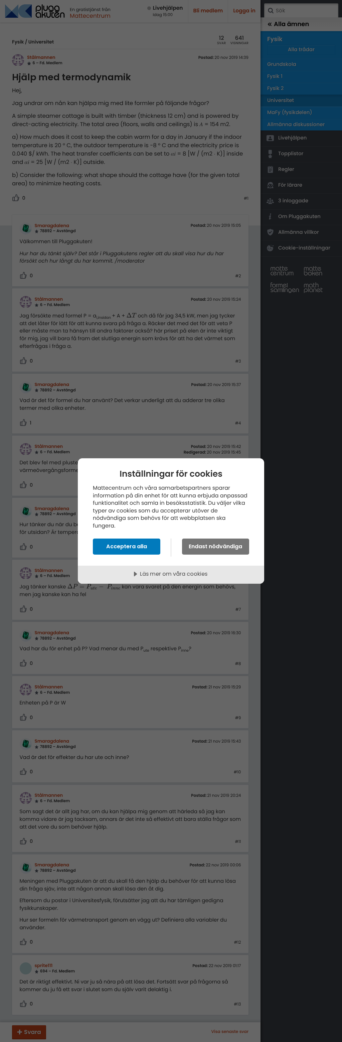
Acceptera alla (126, 546)
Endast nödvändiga (215, 546)
